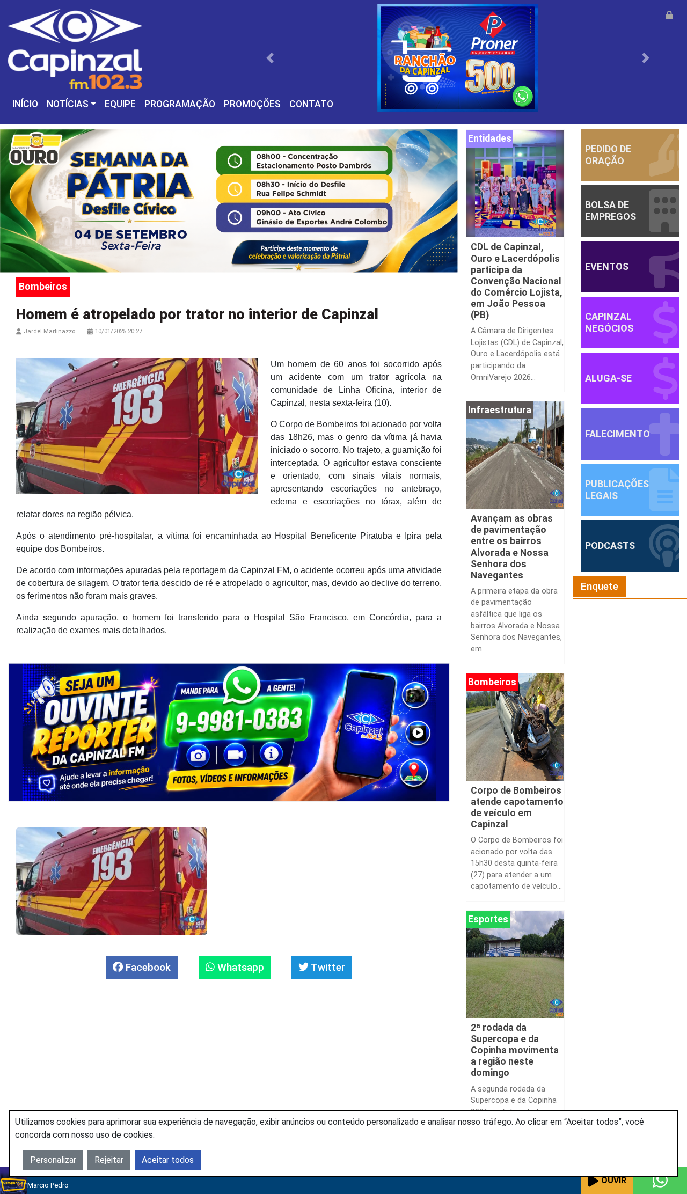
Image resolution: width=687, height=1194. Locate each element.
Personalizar (53, 1160)
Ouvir (613, 1180)
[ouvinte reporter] (229, 732)
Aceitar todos (168, 1160)
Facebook (147, 967)
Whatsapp (239, 967)
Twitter (327, 967)
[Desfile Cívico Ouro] (229, 200)
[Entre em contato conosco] (660, 1180)
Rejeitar (108, 1160)
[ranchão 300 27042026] (458, 57)
